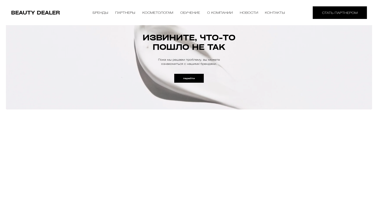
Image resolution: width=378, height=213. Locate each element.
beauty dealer (35, 12)
